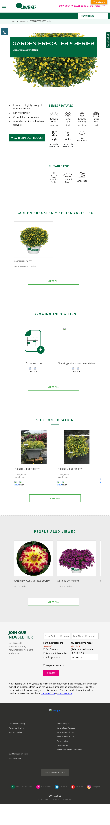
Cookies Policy (62, 745)
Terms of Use (48, 693)
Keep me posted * (54, 665)
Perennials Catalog (16, 728)
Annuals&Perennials (24, 787)
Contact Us (55, 796)
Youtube (79, 787)
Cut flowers (46, 787)
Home (13, 21)
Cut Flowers (52, 649)
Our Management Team (18, 753)
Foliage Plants (53, 657)
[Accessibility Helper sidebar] (4, 31)
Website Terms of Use (65, 736)
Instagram (96, 787)
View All (53, 281)
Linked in (63, 787)
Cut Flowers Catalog (17, 723)
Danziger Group (15, 758)
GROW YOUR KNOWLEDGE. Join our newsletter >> (81, 6)
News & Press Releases (66, 728)
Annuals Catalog (15, 732)
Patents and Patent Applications (69, 749)
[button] (4, 6)
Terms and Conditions (65, 732)
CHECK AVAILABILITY (55, 772)
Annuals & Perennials (56, 653)
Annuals (23, 21)
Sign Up (51, 672)
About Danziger (63, 723)
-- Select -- (77, 657)
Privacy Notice (64, 693)
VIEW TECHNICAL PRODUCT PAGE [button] (27, 139)
